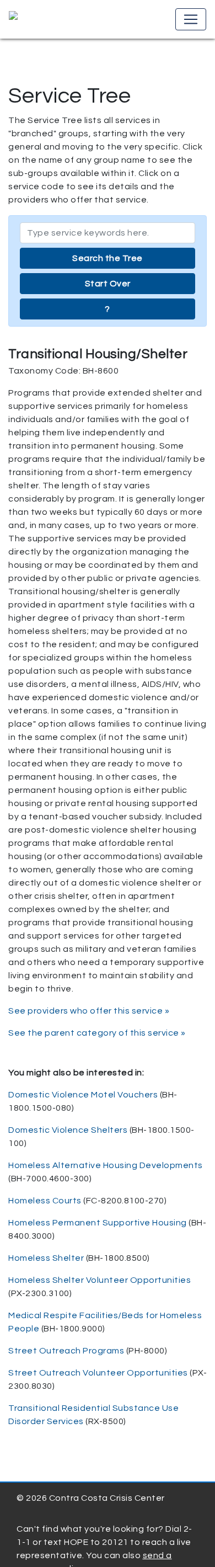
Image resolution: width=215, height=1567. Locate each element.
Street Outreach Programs (66, 1350)
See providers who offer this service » (88, 1010)
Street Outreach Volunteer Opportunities (98, 1372)
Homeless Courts (45, 1200)
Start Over (108, 283)
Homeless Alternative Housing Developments (105, 1165)
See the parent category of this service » (97, 1032)
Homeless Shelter (46, 1258)
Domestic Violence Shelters (67, 1130)
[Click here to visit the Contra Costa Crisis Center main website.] (45, 19)
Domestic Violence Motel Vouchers (83, 1094)
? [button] (107, 309)
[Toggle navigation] (190, 19)
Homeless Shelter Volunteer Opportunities (99, 1280)
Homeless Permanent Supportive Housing (97, 1222)
